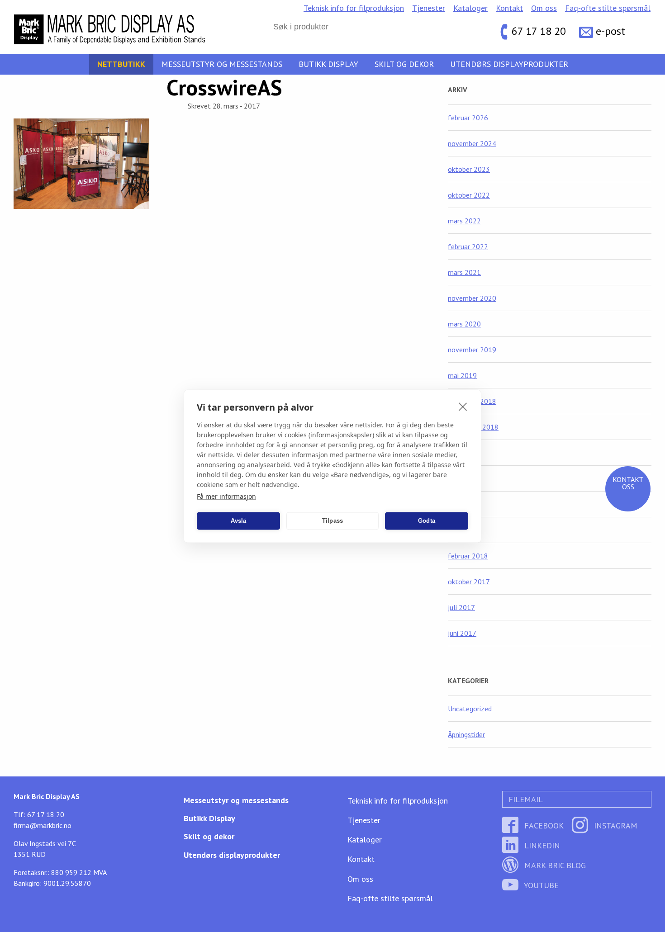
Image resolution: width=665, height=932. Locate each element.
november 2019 (472, 349)
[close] (463, 406)
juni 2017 (462, 633)
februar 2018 (468, 555)
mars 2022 (464, 220)
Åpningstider (466, 734)
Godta (426, 520)
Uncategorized (470, 708)
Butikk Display (328, 64)
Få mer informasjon (226, 496)
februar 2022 (468, 246)
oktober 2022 (469, 194)
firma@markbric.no (42, 825)
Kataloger (470, 8)
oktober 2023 (469, 169)
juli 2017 (461, 607)
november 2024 (472, 143)
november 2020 (472, 298)
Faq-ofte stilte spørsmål (608, 8)
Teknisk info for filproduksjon (354, 8)
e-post (610, 31)
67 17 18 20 (539, 31)
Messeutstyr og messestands (222, 64)
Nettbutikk (121, 64)
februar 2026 (468, 117)
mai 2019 (462, 375)
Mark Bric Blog (554, 865)
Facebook (543, 825)
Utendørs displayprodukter (509, 64)
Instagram (614, 825)
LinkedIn (541, 845)
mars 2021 (464, 272)
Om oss (544, 8)
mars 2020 (464, 323)
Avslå (239, 520)
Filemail (524, 799)
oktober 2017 (469, 581)
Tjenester (428, 8)
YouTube (540, 885)
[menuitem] (353, 8)
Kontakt (509, 8)
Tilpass (332, 520)
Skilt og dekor (404, 64)
